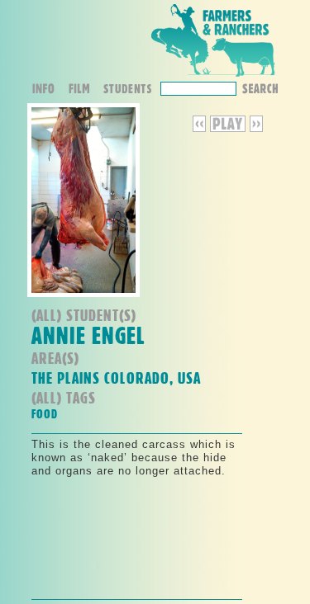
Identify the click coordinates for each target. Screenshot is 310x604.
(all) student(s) (83, 315)
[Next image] (256, 128)
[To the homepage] (213, 77)
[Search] (260, 87)
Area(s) (55, 358)
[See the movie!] (85, 90)
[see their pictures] (131, 90)
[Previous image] (201, 128)
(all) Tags (63, 397)
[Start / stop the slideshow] (228, 128)
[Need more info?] (49, 90)
